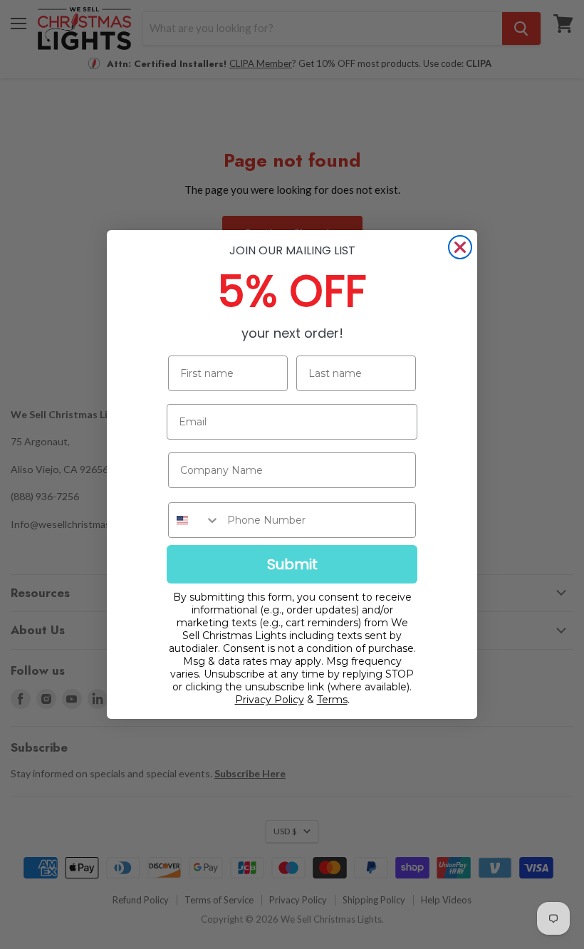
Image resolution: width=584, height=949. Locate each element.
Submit (292, 564)
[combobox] (194, 520)
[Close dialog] (460, 247)
